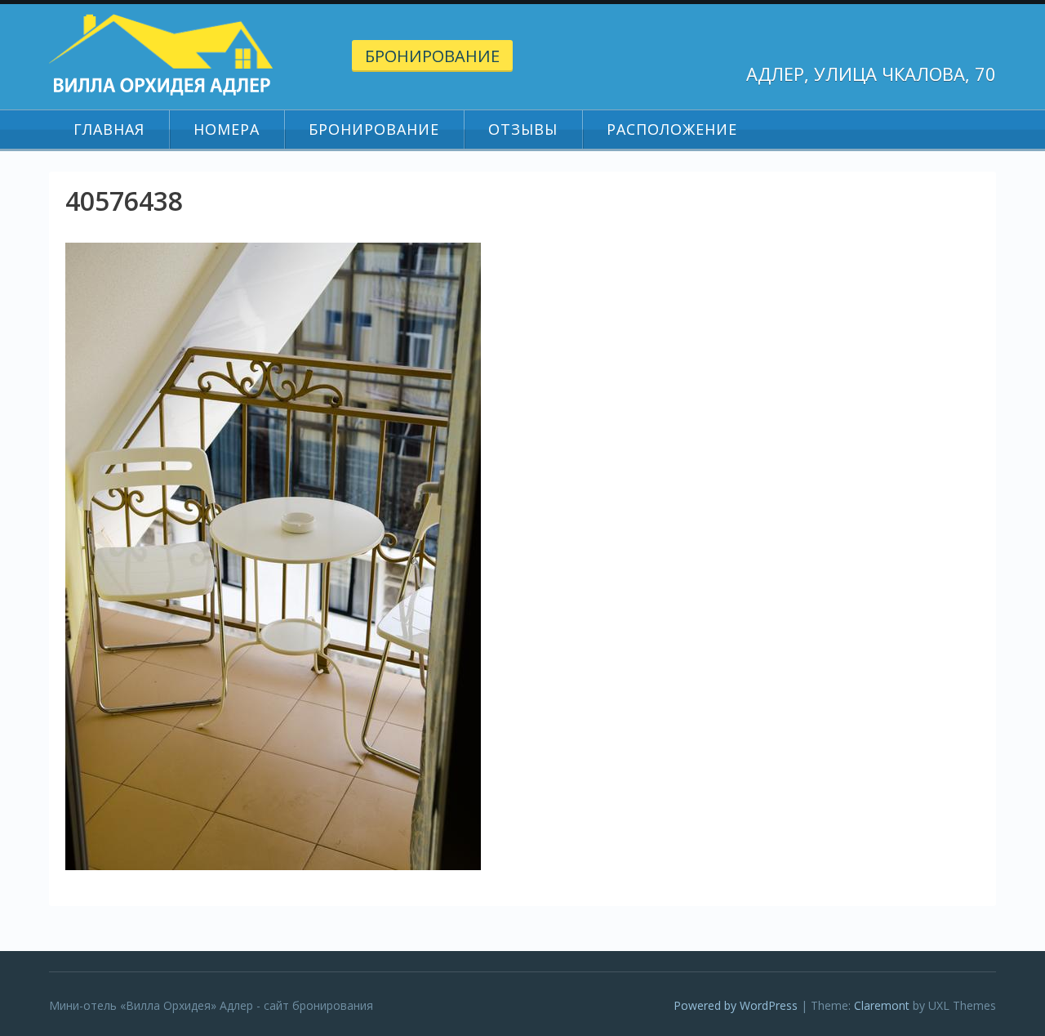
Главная (109, 129)
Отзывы (523, 129)
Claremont (881, 1005)
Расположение (672, 129)
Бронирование (432, 56)
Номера (226, 129)
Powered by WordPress (736, 1005)
